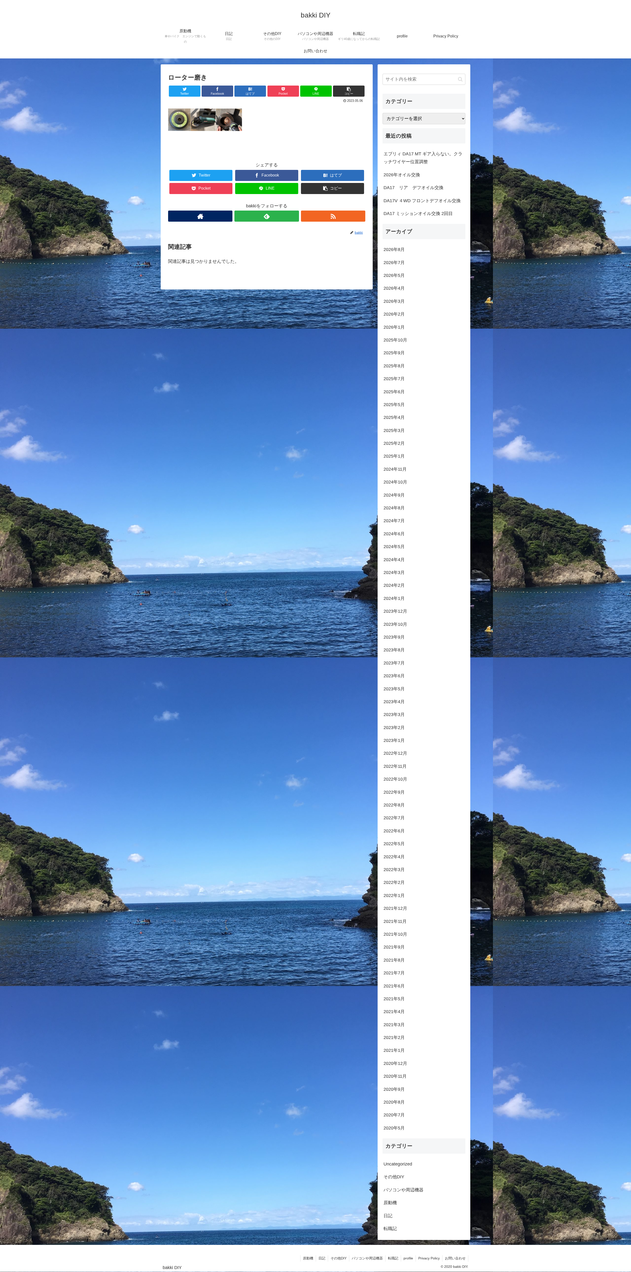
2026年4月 (394, 288)
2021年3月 (394, 1024)
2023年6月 (394, 675)
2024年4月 (394, 559)
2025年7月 (394, 378)
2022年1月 (394, 895)
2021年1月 (394, 1050)
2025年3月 (394, 430)
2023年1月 (394, 740)
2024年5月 (394, 546)
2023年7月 (394, 663)
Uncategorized (398, 1164)
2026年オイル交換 (402, 174)
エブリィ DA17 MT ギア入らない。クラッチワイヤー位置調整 (423, 157)
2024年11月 (395, 469)
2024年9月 (394, 495)
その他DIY (394, 1176)
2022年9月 (394, 792)
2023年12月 (395, 611)
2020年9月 (394, 1089)
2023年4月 (394, 701)
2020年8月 (394, 1102)
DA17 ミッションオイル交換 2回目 (418, 213)
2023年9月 (394, 637)
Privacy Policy (429, 1258)
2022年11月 (395, 766)
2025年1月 (394, 456)
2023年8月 (394, 649)
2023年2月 (394, 727)
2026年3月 (394, 301)
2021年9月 (394, 947)
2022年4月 (394, 856)
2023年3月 (394, 714)
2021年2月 (394, 1037)
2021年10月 (395, 934)
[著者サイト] (200, 216)
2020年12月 (395, 1063)
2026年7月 (394, 262)
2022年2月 (394, 882)
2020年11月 (395, 1076)
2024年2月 (394, 585)
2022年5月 (394, 843)
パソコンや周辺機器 (403, 1189)
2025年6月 (394, 391)
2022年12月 (395, 753)
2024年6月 (394, 533)
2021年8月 (394, 960)
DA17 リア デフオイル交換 (413, 187)
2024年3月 (394, 572)
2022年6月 (394, 830)
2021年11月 (395, 921)
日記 (388, 1215)
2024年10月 (395, 482)
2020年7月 (394, 1114)
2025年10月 (395, 340)
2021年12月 (395, 908)
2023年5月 (394, 688)
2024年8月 (394, 507)
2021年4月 (394, 1011)
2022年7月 (394, 817)
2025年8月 (394, 365)
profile (408, 1258)
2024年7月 (394, 520)
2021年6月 (394, 986)
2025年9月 (394, 352)
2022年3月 (394, 869)
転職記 (390, 1228)
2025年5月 (394, 404)
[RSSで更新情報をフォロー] (333, 216)
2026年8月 (394, 249)
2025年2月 (394, 443)
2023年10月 (395, 624)
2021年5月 (394, 998)
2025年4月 (394, 417)
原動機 (390, 1202)
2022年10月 (395, 779)
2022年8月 (394, 805)
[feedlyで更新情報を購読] (266, 216)
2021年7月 (394, 972)
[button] (460, 79)
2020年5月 (394, 1128)
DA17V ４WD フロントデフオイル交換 (422, 200)
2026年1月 (394, 327)
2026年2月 (394, 314)
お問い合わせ (455, 1258)
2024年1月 (394, 598)
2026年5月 (394, 275)
